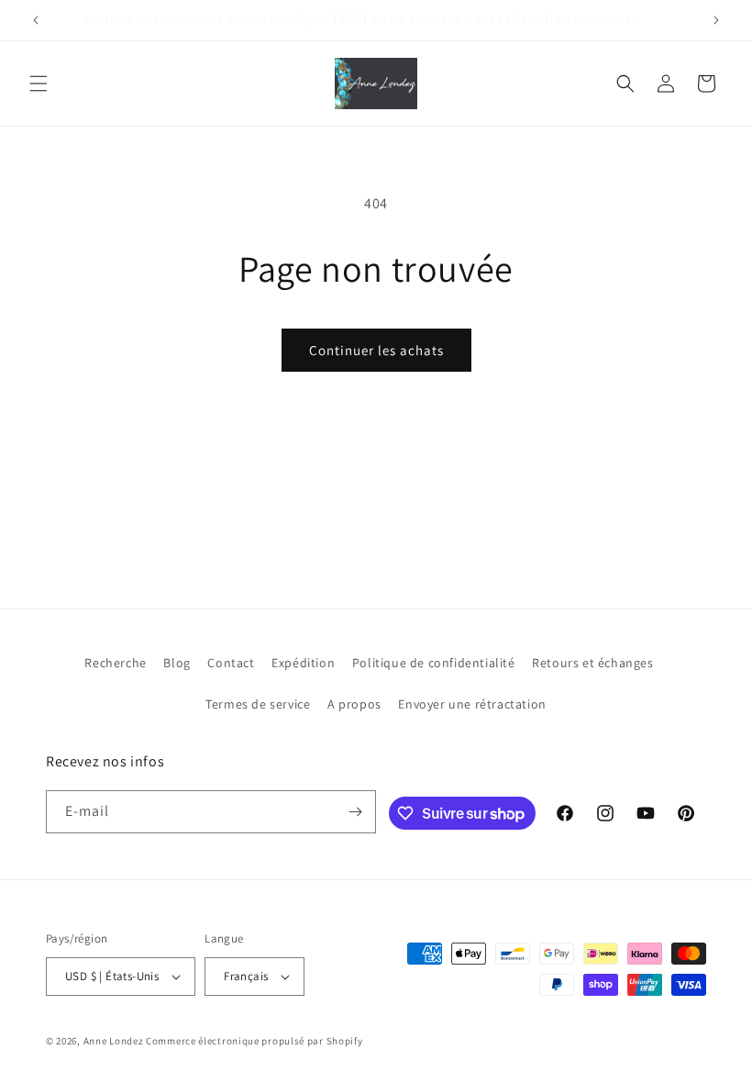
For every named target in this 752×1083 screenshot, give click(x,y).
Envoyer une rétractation (472, 704)
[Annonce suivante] (716, 20)
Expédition (303, 662)
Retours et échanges (592, 662)
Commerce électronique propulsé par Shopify (254, 1040)
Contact (230, 662)
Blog (176, 662)
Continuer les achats (376, 350)
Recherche (115, 662)
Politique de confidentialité (433, 662)
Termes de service (257, 704)
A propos (354, 704)
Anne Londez (113, 1040)
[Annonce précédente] (36, 20)
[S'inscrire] (355, 811)
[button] (38, 83)
